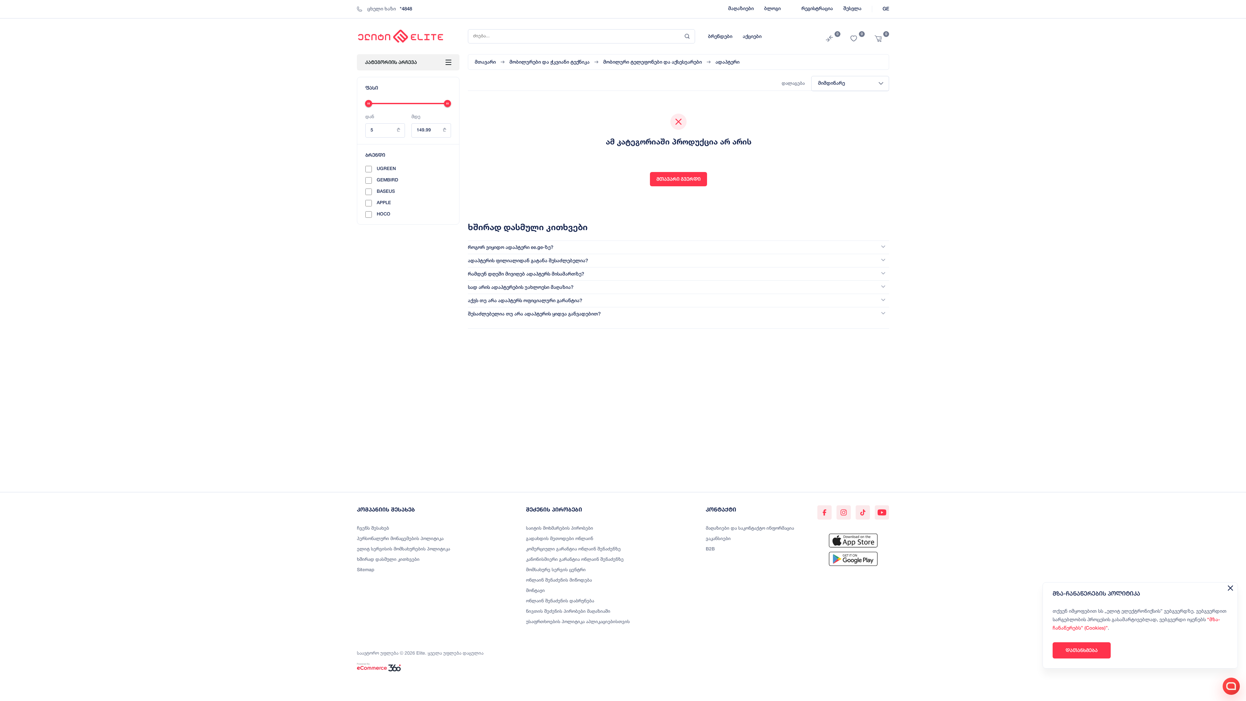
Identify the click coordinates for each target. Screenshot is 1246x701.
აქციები (752, 36)
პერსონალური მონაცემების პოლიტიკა (400, 539)
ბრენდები (720, 36)
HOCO (383, 214)
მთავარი (485, 62)
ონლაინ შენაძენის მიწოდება (559, 580)
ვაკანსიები (718, 539)
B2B (710, 549)
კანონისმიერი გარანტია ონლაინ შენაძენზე (575, 560)
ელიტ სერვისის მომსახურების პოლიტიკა (403, 549)
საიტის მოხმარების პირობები (559, 528)
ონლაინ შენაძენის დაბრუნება (560, 601)
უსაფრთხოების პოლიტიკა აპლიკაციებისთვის (578, 622)
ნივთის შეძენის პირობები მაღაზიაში (568, 611)
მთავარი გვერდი (678, 179)
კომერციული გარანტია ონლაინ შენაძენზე (573, 549)
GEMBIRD (387, 180)
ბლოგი (772, 8)
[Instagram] (844, 512)
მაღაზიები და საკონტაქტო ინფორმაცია (750, 528)
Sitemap (365, 570)
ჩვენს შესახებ (373, 528)
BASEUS (386, 192)
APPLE (384, 203)
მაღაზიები (741, 8)
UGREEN (386, 169)
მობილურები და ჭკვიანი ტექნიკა (549, 62)
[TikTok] (863, 512)
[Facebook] (824, 512)
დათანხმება (1082, 650)
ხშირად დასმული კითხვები (388, 560)
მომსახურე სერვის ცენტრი (556, 570)
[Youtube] (882, 512)
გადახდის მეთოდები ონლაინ (559, 539)
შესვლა (852, 8)
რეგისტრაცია (817, 8)
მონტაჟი (535, 591)
